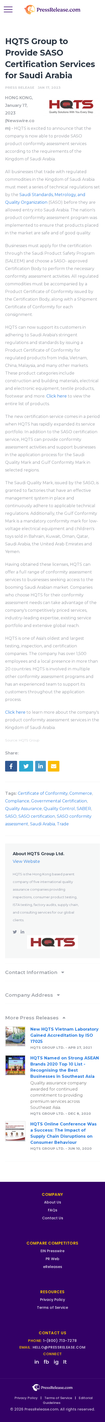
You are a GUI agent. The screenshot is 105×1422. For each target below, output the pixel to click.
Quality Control (59, 808)
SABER (84, 808)
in (36, 1361)
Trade (63, 824)
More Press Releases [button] (32, 1018)
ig (56, 1361)
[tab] (52, 972)
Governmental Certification (59, 801)
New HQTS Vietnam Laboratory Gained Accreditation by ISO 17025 (64, 1035)
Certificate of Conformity (43, 793)
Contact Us (52, 1218)
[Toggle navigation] (8, 10)
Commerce (80, 793)
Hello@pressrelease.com (59, 1347)
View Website (26, 861)
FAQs (52, 1210)
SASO (11, 816)
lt (65, 1361)
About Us (52, 1202)
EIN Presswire (52, 1250)
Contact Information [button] (32, 972)
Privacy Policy (52, 1299)
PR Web (52, 1258)
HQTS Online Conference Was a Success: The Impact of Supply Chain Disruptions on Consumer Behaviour (63, 1133)
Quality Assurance (23, 808)
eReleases (52, 1266)
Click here (56, 396)
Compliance (17, 801)
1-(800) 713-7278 (60, 1340)
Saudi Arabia (42, 824)
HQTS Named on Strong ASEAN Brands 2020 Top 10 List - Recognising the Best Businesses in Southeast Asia (64, 1067)
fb (46, 1361)
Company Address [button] (29, 995)
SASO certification (36, 816)
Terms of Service (52, 1307)
